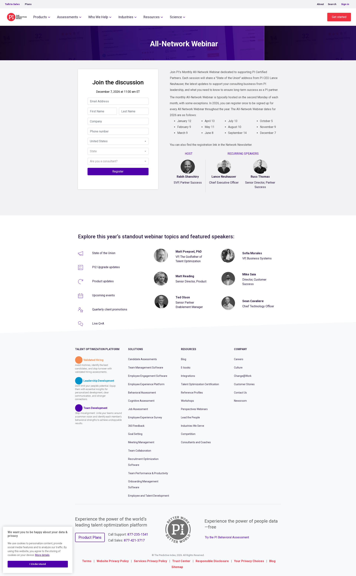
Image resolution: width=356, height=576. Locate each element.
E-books (185, 367)
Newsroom (240, 400)
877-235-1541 (137, 534)
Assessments (67, 17)
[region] (37, 550)
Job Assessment (138, 409)
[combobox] (118, 141)
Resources (152, 17)
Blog (183, 359)
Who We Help (98, 17)
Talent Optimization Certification (200, 384)
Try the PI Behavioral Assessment (227, 537)
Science (176, 17)
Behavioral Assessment (142, 392)
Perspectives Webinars (194, 409)
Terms (86, 561)
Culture (238, 367)
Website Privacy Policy (113, 561)
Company (240, 349)
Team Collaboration (139, 450)
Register (117, 171)
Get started (339, 17)
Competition (188, 433)
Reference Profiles (192, 392)
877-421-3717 (134, 540)
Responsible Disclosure (212, 561)
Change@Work (242, 375)
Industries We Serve (192, 425)
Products (40, 17)
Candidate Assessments (142, 359)
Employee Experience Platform (146, 384)
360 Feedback (136, 425)
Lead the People (190, 417)
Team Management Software (145, 367)
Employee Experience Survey (145, 417)
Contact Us (240, 392)
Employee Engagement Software (147, 375)
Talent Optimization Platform (97, 349)
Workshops (187, 400)
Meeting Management (141, 442)
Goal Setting (135, 433)
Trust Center (181, 561)
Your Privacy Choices (249, 561)
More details (42, 555)
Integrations (188, 375)
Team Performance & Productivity (148, 473)
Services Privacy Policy (150, 561)
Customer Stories (244, 384)
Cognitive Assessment (141, 400)
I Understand (37, 564)
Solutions (135, 349)
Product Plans (89, 537)
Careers (238, 359)
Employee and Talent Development (148, 495)
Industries (125, 17)
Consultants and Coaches (196, 442)
